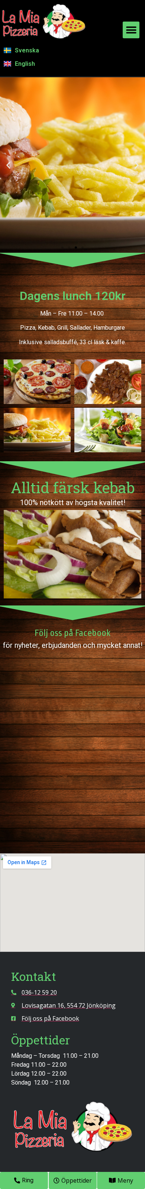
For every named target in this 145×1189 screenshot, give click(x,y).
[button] (131, 30)
